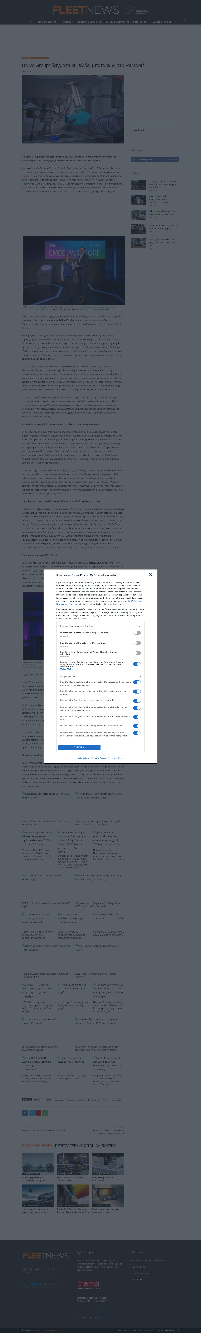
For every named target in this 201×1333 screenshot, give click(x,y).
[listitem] (100, 626)
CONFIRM (79, 747)
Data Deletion (84, 758)
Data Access (100, 758)
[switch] (137, 633)
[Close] (151, 575)
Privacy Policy (117, 758)
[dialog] (100, 666)
